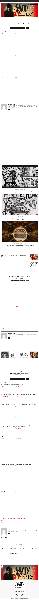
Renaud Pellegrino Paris (23, 549)
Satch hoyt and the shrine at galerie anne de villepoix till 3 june (34, 549)
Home (16, 591)
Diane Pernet (22, 25)
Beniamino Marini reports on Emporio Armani (14, 256)
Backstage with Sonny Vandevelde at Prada (34, 360)
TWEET (21, 280)
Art (15, 189)
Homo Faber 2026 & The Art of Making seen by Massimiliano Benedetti (20, 245)
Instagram (21, 189)
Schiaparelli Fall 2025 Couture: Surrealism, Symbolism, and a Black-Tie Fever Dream (34, 264)
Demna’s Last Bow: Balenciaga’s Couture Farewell (5, 361)
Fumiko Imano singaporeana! (3, 549)
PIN (24, 280)
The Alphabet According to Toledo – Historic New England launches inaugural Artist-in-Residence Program (20, 218)
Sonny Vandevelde (9, 100)
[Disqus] (19, 128)
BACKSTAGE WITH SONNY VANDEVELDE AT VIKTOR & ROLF (4, 257)
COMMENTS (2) (13, 280)
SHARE (17, 280)
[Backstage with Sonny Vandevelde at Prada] (34, 355)
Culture (17, 189)
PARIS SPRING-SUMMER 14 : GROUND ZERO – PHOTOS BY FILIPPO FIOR (13, 355)
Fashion (19, 274)
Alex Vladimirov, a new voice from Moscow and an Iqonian (23, 257)
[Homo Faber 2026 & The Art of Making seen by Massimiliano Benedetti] (20, 231)
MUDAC (23, 384)
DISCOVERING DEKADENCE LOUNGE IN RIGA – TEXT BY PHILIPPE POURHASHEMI (14, 550)
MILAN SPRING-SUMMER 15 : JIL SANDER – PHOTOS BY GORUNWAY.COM (24, 355)
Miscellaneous (20, 216)
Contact (22, 591)
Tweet (24, 189)
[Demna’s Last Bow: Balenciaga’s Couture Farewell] (5, 355)
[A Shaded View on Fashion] (19, 10)
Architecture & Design (18, 243)
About (19, 591)
